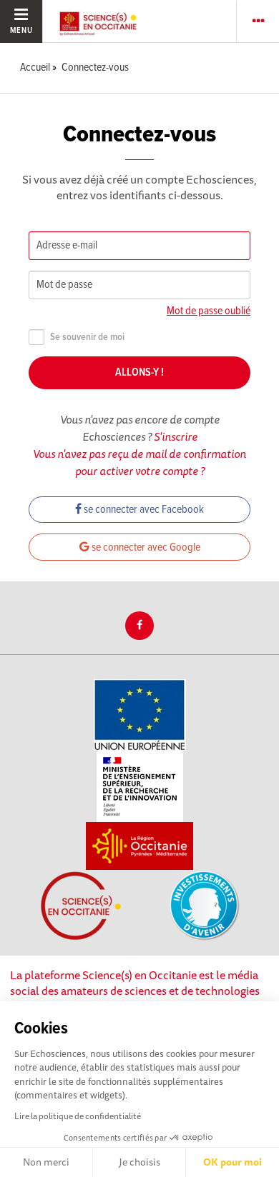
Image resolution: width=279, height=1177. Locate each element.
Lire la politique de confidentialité (77, 1116)
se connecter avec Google (144, 547)
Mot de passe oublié (208, 311)
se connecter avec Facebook (143, 509)
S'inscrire (175, 436)
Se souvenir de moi (87, 337)
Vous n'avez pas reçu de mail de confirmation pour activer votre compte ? (139, 462)
